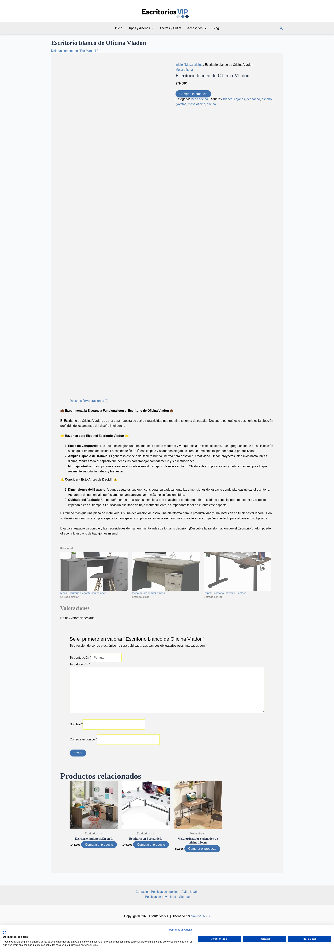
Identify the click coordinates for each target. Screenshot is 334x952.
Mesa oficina (194, 64)
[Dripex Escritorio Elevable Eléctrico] (238, 571)
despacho (253, 99)
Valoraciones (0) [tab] (97, 400)
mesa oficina (196, 104)
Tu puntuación (80, 657)
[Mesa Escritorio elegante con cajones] (94, 571)
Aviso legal (189, 891)
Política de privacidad (180, 929)
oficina (211, 104)
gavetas (181, 104)
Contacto (141, 891)
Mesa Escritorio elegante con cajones (83, 592)
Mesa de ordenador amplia (148, 592)
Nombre (76, 724)
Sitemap (185, 896)
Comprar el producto (193, 94)
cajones (239, 99)
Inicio (118, 28)
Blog (216, 28)
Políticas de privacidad (160, 896)
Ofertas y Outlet (170, 28)
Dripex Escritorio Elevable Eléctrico (225, 592)
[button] (152, 28)
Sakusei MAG (200, 916)
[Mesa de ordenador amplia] (166, 571)
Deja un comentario (64, 50)
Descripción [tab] (78, 400)
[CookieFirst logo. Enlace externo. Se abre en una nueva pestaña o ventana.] (4, 932)
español (267, 99)
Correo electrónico (83, 739)
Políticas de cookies (164, 891)
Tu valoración (80, 664)
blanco (228, 99)
